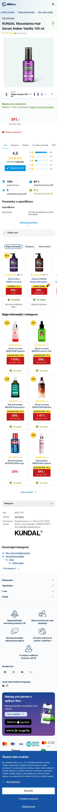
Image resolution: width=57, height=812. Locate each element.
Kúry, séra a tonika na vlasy (13, 305)
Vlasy (11, 560)
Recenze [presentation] (15, 145)
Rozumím (28, 790)
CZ (7, 685)
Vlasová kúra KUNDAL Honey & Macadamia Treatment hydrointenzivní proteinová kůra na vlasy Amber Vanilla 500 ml (14, 280)
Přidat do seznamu (13, 132)
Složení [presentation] (25, 145)
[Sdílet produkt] (53, 23)
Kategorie (8, 503)
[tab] (5, 145)
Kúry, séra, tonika (45, 12)
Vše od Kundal (8, 18)
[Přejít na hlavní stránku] (9, 4)
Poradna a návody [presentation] (40, 145)
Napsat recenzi (17, 168)
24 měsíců (19, 517)
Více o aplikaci (13, 714)
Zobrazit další (26, 492)
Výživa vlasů (18, 563)
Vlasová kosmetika (26, 12)
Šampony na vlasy (39, 304)
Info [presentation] (5, 145)
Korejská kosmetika (15, 556)
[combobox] (28, 94)
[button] (28, 580)
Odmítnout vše (28, 807)
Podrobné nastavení (28, 798)
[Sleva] (7, 255)
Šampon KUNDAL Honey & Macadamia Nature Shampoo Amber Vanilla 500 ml (39, 280)
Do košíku (17, 371)
